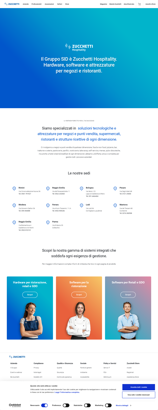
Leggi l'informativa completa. (67, 392)
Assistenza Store (133, 377)
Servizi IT (107, 368)
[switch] (66, 405)
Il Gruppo (13, 368)
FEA (105, 372)
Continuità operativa (64, 377)
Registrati (130, 372)
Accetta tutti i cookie (138, 387)
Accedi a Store (151, 4)
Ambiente (83, 372)
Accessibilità (84, 377)
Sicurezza (60, 372)
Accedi (129, 368)
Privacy (36, 368)
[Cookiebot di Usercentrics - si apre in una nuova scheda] (15, 405)
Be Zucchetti (14, 377)
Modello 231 (38, 377)
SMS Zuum (107, 377)
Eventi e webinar (16, 372)
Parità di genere (85, 368)
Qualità (59, 368)
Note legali (37, 372)
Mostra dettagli (122, 405)
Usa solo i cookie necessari (139, 395)
